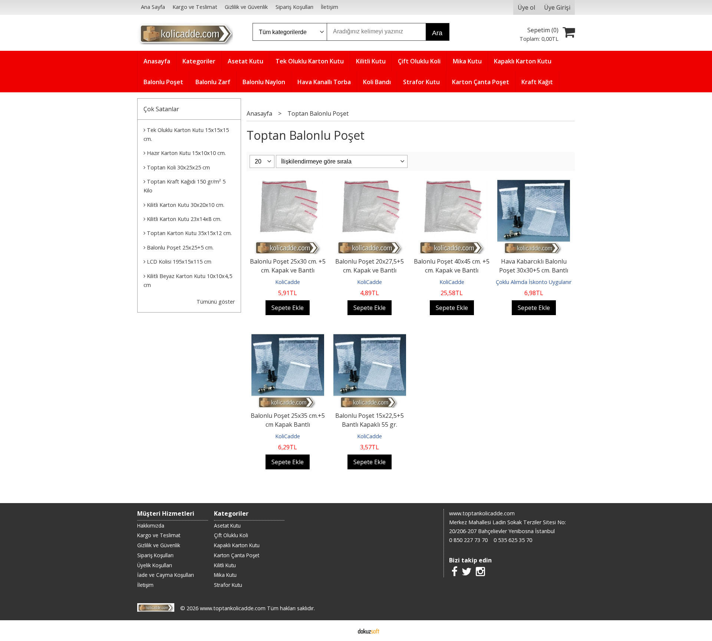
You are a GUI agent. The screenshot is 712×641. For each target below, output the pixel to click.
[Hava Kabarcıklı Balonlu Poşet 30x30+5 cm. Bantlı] (533, 184)
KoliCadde (287, 281)
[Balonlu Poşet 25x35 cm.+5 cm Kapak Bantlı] (287, 338)
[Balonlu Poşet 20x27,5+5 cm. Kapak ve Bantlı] (370, 184)
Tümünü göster (216, 301)
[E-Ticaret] (368, 631)
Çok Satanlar (161, 109)
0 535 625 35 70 (513, 539)
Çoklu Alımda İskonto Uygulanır (533, 281)
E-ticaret (344, 631)
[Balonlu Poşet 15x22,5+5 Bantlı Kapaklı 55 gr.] (369, 338)
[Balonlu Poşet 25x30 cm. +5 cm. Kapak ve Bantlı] (287, 184)
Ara (437, 33)
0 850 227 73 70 (468, 539)
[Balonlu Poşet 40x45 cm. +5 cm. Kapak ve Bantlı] (452, 184)
